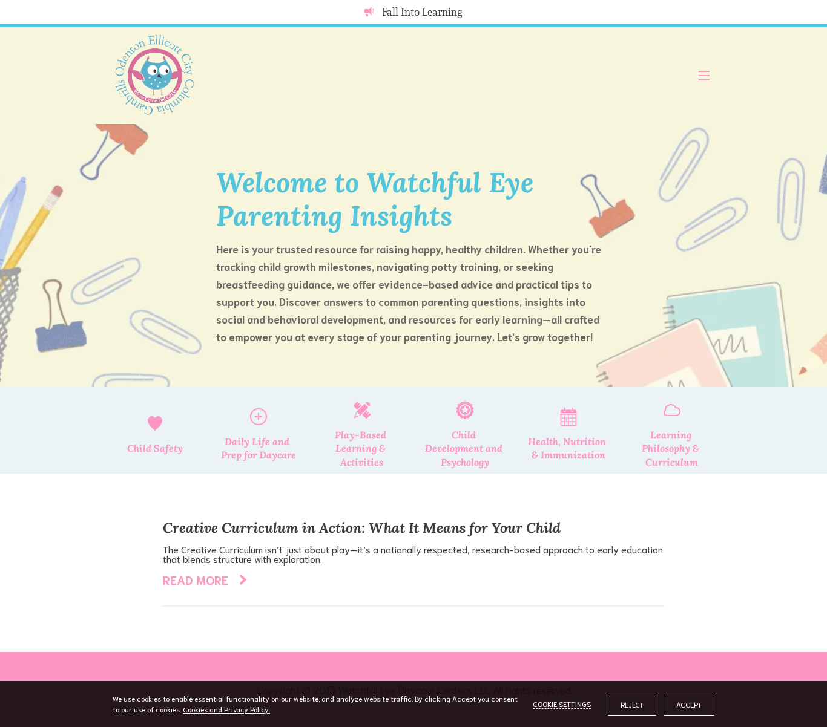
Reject (632, 704)
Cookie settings (562, 703)
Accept (689, 704)
